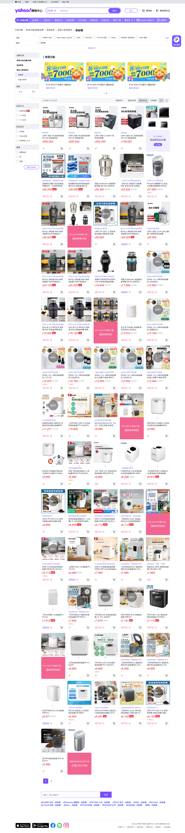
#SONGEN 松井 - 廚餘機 (112, 805)
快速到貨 (70, 20)
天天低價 (82, 20)
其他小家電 (22, 79)
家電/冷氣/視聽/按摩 (24, 60)
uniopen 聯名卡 (147, 20)
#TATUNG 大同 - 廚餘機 (100, 802)
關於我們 (130, 827)
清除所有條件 (31, 167)
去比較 (158, 144)
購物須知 (140, 827)
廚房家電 (20, 65)
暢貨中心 (59, 20)
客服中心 (121, 827)
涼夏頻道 (94, 20)
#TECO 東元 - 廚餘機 (122, 802)
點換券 (35, 20)
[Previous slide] (43, 118)
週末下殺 (117, 20)
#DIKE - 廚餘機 (140, 802)
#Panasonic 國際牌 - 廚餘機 (75, 802)
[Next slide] (63, 118)
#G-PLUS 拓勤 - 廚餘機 (51, 805)
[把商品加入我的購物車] (61, 148)
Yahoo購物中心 (28, 11)
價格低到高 (132, 100)
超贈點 (163, 20)
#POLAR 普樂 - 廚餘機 (89, 805)
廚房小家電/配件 (23, 70)
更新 (168, 824)
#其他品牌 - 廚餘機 (134, 805)
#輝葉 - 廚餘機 (151, 805)
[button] (43, 76)
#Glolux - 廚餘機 (70, 805)
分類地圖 (166, 827)
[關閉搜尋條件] (55, 10)
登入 (131, 10)
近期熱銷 (153, 100)
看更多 (127, 20)
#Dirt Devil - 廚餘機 (157, 802)
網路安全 (149, 827)
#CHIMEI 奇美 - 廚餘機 (50, 802)
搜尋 (106, 794)
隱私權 (158, 827)
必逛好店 (105, 20)
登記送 (47, 20)
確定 (33, 98)
